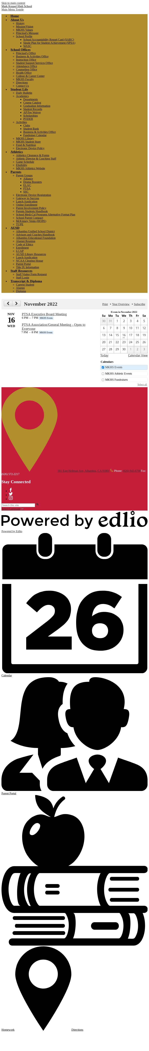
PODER (28, 118)
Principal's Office (26, 53)
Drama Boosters (32, 181)
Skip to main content (13, 3)
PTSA (27, 188)
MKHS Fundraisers (116, 379)
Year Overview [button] (121, 304)
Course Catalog (32, 102)
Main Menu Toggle (12, 9)
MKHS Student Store (28, 141)
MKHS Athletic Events (118, 373)
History (20, 23)
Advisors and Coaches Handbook (35, 234)
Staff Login (22, 277)
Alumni (20, 287)
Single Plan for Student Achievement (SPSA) (49, 42)
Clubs (26, 125)
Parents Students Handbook (32, 211)
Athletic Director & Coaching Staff (36, 158)
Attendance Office (26, 66)
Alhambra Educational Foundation (36, 237)
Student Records (32, 109)
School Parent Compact (29, 217)
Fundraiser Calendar (35, 135)
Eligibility (21, 165)
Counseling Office (26, 69)
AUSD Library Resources (31, 254)
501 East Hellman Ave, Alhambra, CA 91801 (84, 470)
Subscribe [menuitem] (139, 304)
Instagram (11, 498)
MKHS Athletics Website (30, 168)
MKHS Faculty (25, 79)
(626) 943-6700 (132, 470)
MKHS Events (113, 367)
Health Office (24, 72)
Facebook (11, 490)
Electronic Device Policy (30, 148)
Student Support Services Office (34, 62)
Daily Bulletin (24, 92)
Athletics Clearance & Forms (32, 155)
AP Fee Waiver (32, 112)
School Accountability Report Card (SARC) (48, 39)
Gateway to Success (27, 198)
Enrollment (22, 247)
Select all (142, 384)
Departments (30, 99)
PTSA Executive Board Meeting (44, 314)
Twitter (11, 494)
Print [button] (105, 304)
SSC (26, 191)
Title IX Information (27, 267)
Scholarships (30, 115)
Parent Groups (24, 175)
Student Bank (31, 128)
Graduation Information (36, 105)
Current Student (25, 284)
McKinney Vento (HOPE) (31, 221)
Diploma (21, 291)
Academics (22, 96)
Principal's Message (27, 33)
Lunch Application (26, 201)
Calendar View (138, 355)
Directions (22, 82)
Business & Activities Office (32, 56)
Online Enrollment (26, 204)
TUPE (19, 224)
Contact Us (22, 85)
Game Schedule (25, 161)
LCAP (20, 250)
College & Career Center (30, 76)
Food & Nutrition (26, 145)
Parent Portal (23, 264)
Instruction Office (26, 59)
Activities (21, 122)
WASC (27, 46)
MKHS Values (24, 29)
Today (104, 355)
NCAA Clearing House (29, 260)
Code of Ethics (24, 244)
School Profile (24, 36)
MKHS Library (25, 138)
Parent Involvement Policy (31, 208)
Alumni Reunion (25, 241)
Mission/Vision (24, 26)
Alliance (28, 178)
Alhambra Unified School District (35, 231)
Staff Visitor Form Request (31, 274)
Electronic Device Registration (33, 195)
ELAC (27, 185)
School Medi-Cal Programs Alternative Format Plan (45, 214)
